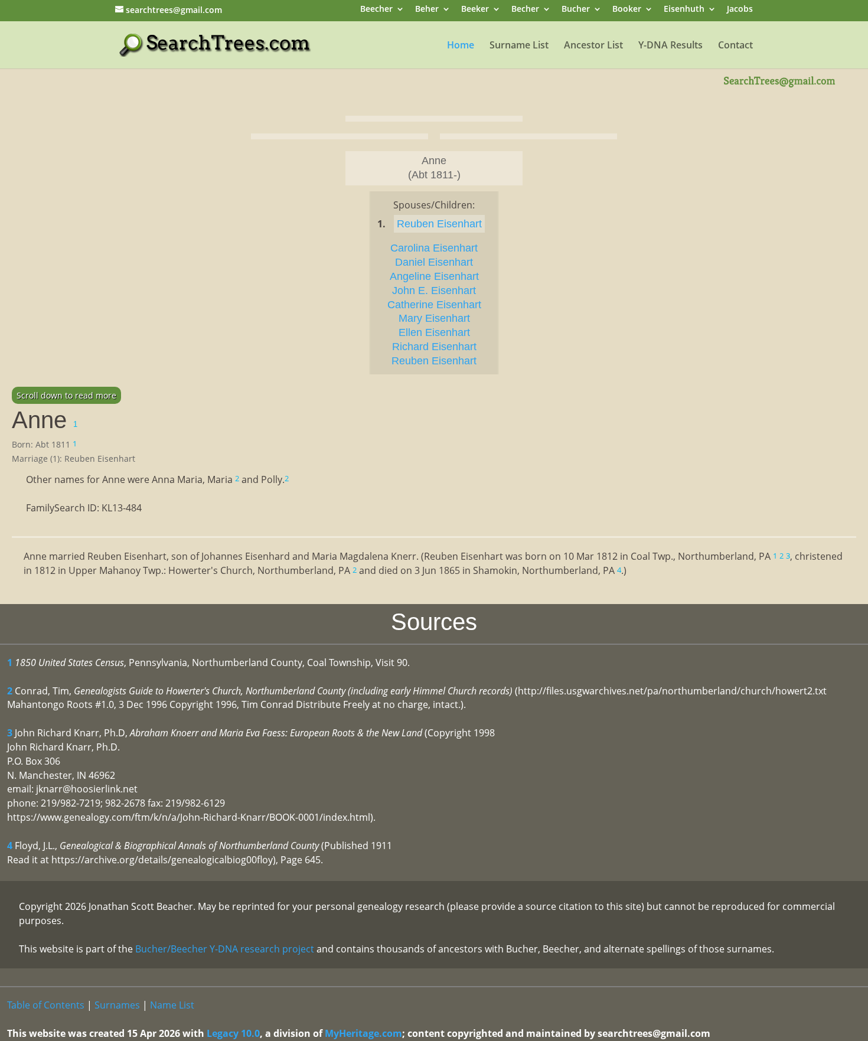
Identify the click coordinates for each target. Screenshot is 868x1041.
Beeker (475, 9)
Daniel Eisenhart (434, 262)
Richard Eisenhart (434, 347)
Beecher (376, 9)
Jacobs (740, 9)
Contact (735, 46)
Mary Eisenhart (434, 318)
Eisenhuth (684, 9)
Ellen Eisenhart (434, 332)
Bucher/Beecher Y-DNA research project (224, 948)
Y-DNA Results (670, 46)
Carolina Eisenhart (434, 248)
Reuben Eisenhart (439, 224)
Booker (626, 9)
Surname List (519, 46)
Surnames (117, 1004)
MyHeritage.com (363, 1033)
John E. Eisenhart (434, 290)
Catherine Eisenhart (434, 305)
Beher (427, 9)
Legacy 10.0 (233, 1033)
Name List (172, 1004)
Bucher (576, 9)
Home (460, 46)
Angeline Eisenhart (434, 276)
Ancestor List (593, 46)
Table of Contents (45, 1004)
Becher (525, 9)
